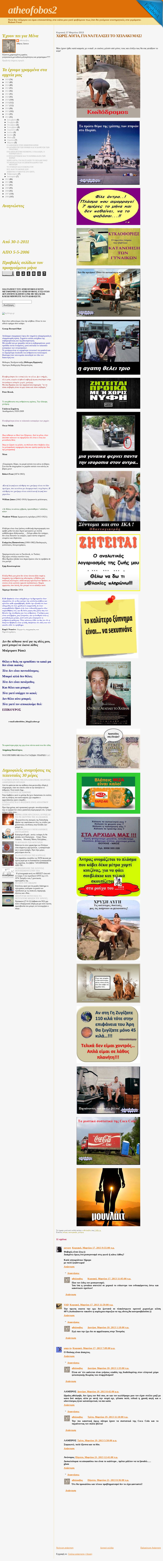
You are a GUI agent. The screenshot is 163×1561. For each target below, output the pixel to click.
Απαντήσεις (73, 1273)
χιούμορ (81, 1232)
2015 (7, 111)
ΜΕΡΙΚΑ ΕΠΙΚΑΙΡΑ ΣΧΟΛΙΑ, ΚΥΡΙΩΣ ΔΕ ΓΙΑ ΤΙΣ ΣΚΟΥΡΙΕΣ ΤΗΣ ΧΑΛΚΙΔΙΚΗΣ (32, 816)
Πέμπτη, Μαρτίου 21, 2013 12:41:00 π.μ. (96, 1457)
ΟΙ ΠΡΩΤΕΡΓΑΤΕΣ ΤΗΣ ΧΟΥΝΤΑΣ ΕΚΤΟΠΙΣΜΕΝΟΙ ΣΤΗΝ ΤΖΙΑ (29, 869)
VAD (66, 1304)
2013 (7, 117)
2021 (7, 94)
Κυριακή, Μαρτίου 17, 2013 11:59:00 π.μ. (91, 1304)
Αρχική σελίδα (106, 1548)
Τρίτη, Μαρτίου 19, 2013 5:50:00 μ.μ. (97, 1440)
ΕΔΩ (48, 755)
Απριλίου (11, 140)
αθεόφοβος (77, 1278)
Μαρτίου (10, 143)
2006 (7, 197)
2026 (7, 79)
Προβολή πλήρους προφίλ (13, 60)
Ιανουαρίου (11, 177)
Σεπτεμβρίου (12, 127)
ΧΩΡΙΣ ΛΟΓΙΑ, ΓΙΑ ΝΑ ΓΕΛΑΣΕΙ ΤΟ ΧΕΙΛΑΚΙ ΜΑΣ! (27, 160)
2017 (7, 105)
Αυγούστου (11, 130)
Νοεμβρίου (11, 122)
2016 (7, 108)
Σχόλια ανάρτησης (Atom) (80, 1554)
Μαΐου (10, 138)
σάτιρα (65, 1232)
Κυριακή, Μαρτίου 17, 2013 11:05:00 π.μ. (109, 1278)
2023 (7, 88)
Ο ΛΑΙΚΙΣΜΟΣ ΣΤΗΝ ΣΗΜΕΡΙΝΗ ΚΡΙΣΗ (22, 145)
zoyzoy (67, 1247)
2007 (7, 194)
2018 (7, 103)
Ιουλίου (10, 132)
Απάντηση (69, 1266)
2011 (7, 182)
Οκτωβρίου (11, 125)
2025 (7, 82)
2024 (7, 85)
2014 (7, 114)
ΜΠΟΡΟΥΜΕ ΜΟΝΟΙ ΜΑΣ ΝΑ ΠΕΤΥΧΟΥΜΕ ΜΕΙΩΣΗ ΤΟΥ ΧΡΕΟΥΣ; (31, 897)
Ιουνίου (10, 135)
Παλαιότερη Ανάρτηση (150, 1548)
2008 (7, 191)
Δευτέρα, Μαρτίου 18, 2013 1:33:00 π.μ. (108, 1368)
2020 (7, 97)
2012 (7, 179)
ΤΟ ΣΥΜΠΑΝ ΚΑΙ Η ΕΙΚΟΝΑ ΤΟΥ (20, 167)
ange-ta (68, 1348)
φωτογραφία (72, 1232)
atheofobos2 (32, 10)
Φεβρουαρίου (12, 174)
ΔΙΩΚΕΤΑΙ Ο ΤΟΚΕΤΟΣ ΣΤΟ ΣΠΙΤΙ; (21, 172)
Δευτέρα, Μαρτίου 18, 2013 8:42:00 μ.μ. (98, 1391)
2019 (7, 100)
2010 (7, 185)
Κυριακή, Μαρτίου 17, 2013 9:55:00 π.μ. (93, 1247)
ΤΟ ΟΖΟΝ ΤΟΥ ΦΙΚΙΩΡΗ (25, 883)
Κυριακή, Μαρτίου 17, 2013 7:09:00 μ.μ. (94, 1348)
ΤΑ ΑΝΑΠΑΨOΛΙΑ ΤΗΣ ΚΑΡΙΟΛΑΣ (30, 855)
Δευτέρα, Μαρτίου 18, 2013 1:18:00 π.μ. (108, 1327)
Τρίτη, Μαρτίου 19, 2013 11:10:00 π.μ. (108, 1417)
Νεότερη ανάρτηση (64, 1548)
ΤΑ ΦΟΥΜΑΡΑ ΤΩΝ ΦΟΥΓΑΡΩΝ (29, 842)
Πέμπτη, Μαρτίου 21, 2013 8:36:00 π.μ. (108, 1480)
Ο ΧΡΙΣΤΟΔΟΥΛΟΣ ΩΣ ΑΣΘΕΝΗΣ (16, 792)
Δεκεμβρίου (12, 120)
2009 (7, 188)
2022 (7, 91)
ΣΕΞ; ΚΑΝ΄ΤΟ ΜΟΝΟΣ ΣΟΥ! (18, 169)
